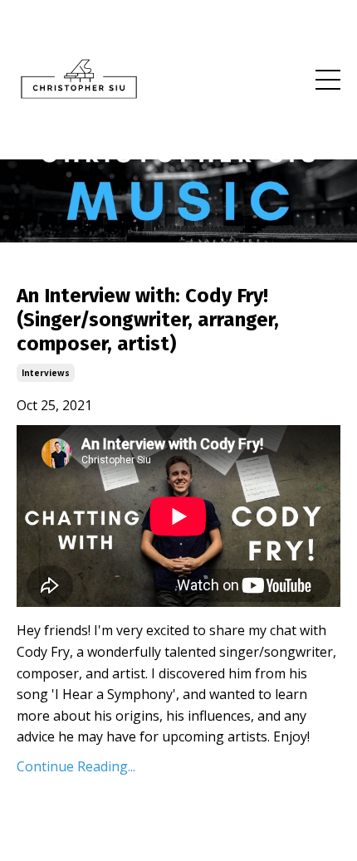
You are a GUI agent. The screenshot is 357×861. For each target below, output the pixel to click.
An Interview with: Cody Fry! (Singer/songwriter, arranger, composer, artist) (148, 319)
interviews (46, 373)
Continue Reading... (76, 766)
